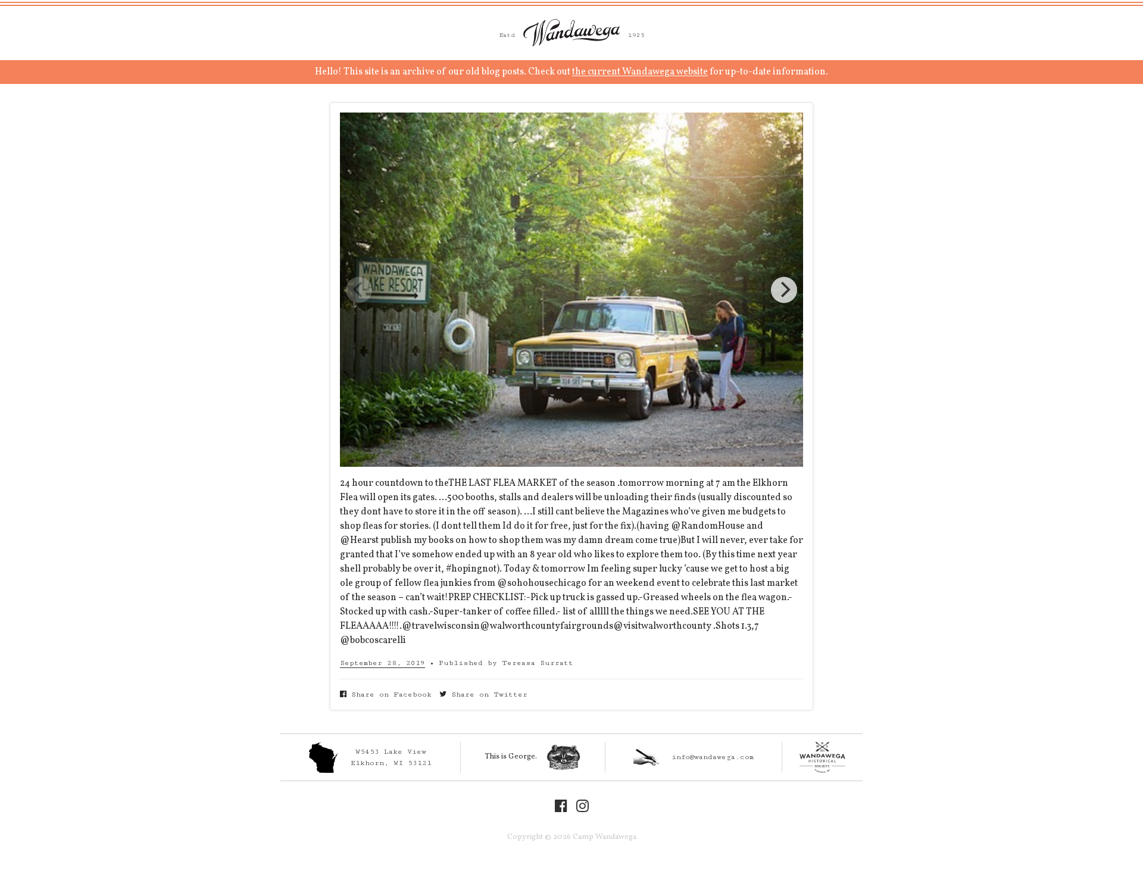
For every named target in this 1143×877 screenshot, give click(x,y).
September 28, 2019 (382, 662)
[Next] (784, 290)
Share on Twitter (486, 694)
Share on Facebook (389, 694)
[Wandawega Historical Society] (822, 757)
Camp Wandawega (571, 32)
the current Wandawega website (640, 72)
